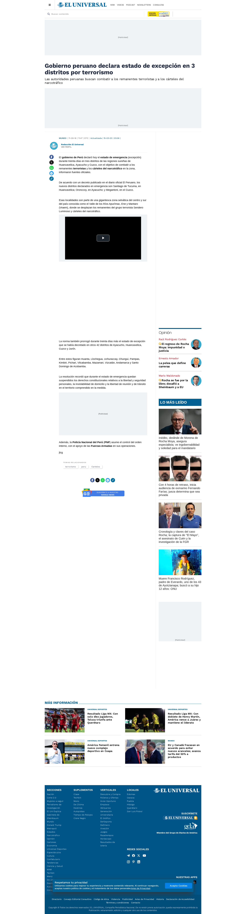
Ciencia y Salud (55, 866)
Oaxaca (131, 798)
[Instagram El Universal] (128, 861)
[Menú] (50, 5)
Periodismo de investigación (54, 806)
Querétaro (132, 808)
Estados (51, 832)
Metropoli (52, 828)
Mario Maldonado (169, 375)
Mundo (62, 138)
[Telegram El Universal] (128, 856)
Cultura (50, 856)
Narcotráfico (53, 835)
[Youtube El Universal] (144, 856)
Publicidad (127, 899)
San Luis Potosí (135, 811)
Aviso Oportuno (108, 801)
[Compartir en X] (51, 162)
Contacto (135, 902)
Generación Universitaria (106, 813)
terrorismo (70, 467)
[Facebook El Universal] (133, 856)
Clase (76, 794)
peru (83, 467)
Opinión (165, 332)
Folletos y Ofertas (109, 798)
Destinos (78, 808)
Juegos (103, 832)
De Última (79, 804)
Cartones (51, 842)
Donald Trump (54, 825)
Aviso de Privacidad (144, 899)
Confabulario (53, 859)
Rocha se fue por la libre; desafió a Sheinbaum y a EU (173, 384)
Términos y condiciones (117, 902)
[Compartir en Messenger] (51, 173)
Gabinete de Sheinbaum (53, 816)
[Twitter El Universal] (138, 856)
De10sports (106, 821)
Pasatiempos (106, 835)
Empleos (104, 804)
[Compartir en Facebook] (51, 157)
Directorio (57, 899)
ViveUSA (104, 828)
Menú (50, 876)
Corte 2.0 (51, 798)
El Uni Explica (54, 811)
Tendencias (52, 863)
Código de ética (101, 899)
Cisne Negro (80, 818)
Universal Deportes (56, 849)
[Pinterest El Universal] (133, 861)
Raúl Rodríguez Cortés (172, 339)
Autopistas (79, 811)
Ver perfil (66, 147)
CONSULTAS (158, 5)
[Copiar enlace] (51, 178)
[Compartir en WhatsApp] (51, 168)
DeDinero (105, 825)
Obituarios (105, 808)
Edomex (131, 794)
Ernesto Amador (169, 358)
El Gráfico (105, 818)
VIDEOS (120, 5)
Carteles (96, 467)
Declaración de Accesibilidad (180, 899)
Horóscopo (105, 839)
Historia (160, 899)
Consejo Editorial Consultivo (77, 899)
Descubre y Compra (110, 794)
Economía (52, 845)
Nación (50, 794)
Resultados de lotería (107, 844)
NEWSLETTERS (144, 5)
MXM (112, 5)
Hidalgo (131, 804)
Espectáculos (54, 852)
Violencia (115, 899)
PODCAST (130, 5)
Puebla (130, 801)
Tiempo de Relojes (83, 815)
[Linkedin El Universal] (138, 861)
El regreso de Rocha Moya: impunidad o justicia (174, 347)
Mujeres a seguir (55, 801)
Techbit (50, 873)
